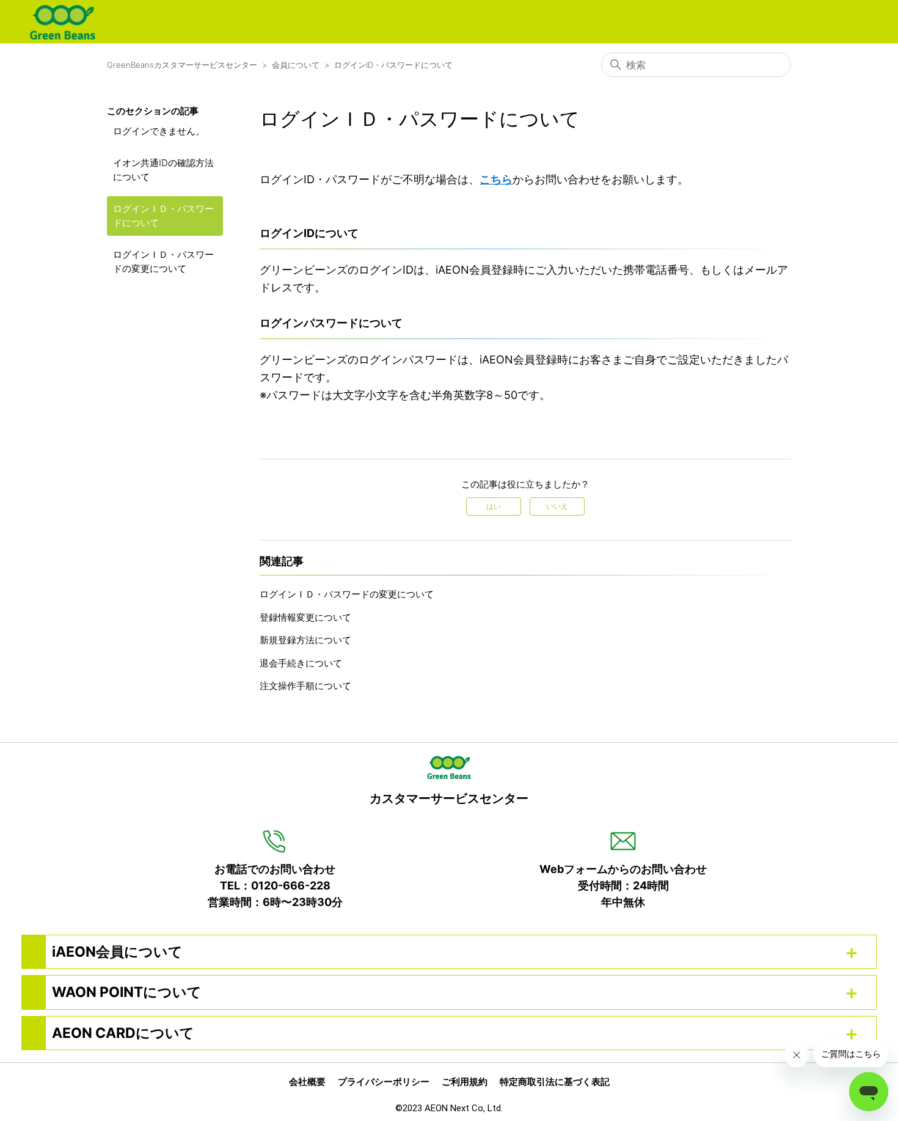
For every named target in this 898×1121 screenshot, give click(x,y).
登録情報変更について (305, 617)
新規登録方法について (305, 640)
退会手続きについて (301, 663)
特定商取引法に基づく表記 (555, 1081)
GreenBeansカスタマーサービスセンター (182, 65)
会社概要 (307, 1081)
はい (493, 506)
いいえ (557, 506)
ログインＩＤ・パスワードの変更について (163, 261)
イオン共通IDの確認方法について (163, 170)
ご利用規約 (464, 1081)
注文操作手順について (305, 686)
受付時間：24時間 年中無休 (623, 885)
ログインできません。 (159, 131)
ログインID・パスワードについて (393, 65)
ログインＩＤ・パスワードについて (163, 215)
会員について (295, 65)
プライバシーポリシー (383, 1081)
